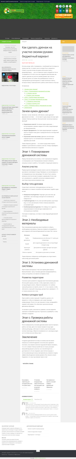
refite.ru (37, 458)
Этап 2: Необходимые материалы (34, 97)
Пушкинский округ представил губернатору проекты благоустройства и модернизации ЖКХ (67, 109)
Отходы (7, 38)
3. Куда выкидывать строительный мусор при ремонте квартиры (10, 213)
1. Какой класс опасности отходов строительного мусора (9, 201)
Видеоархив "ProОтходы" (8, 105)
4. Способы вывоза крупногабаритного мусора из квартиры (9, 219)
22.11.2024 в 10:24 (32, 402)
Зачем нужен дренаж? (31, 89)
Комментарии (27, 399)
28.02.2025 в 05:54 (32, 413)
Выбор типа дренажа (33, 95)
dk (26, 60)
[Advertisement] (38, 28)
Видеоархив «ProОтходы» (43, 1)
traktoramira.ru (42, 458)
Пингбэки (37, 399)
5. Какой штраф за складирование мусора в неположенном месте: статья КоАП (9, 226)
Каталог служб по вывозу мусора (9, 1)
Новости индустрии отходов (27, 1)
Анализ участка (31, 93)
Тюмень (5, 241)
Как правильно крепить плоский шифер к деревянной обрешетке (50, 383)
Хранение (47, 38)
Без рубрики (65, 53)
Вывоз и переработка (36, 38)
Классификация (16, 38)
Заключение (28, 107)
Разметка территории (33, 101)
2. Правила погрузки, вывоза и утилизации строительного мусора (10, 206)
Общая (24, 41)
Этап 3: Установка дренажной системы (35, 99)
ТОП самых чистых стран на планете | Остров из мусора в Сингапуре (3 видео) (10, 162)
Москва (5, 239)
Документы (54, 38)
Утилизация (25, 38)
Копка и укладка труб (33, 103)
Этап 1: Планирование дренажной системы (37, 91)
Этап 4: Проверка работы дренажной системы (38, 105)
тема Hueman (17, 454)
